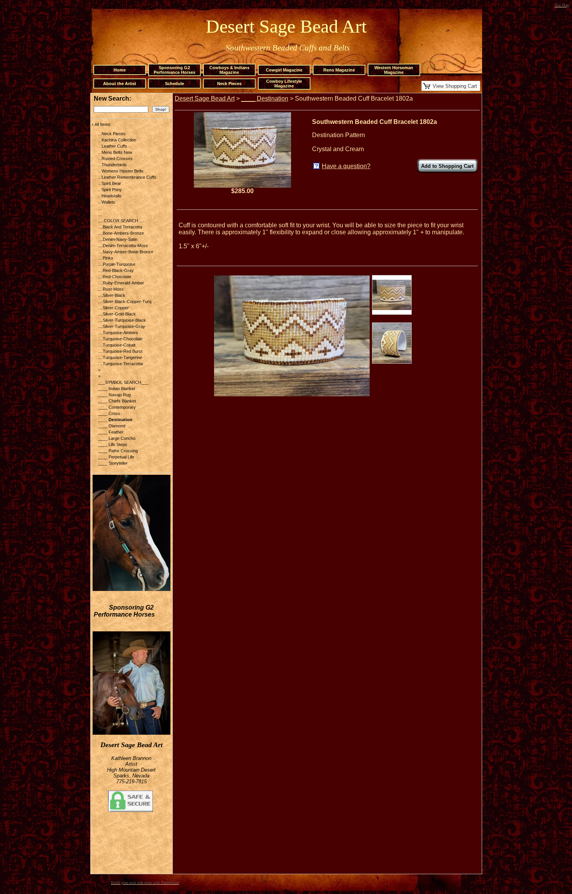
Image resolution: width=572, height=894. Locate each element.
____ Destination (264, 98)
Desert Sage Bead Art (205, 98)
